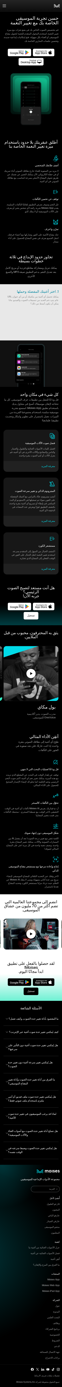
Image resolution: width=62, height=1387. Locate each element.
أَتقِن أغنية (55, 1259)
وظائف (56, 1323)
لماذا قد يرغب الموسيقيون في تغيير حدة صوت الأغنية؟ (32, 1116)
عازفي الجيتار (53, 1221)
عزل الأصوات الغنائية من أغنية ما (44, 1247)
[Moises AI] (57, 6)
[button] (31, 673)
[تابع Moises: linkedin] (42, 1369)
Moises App (53, 1279)
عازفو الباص (54, 1215)
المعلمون (55, 1233)
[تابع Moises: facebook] (32, 1369)
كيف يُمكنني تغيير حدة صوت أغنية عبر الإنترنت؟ (34, 1032)
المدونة (56, 1312)
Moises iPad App (51, 1291)
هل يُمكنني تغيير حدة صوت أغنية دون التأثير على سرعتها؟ (33, 1047)
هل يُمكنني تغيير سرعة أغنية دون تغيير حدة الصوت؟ (30, 1064)
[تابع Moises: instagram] (58, 1369)
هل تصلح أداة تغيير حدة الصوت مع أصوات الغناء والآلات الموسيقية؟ (33, 1133)
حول (57, 1306)
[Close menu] (4, 6)
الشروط (56, 1340)
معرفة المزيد (48, 466)
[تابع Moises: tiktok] (53, 1369)
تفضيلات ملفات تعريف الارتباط (47, 1376)
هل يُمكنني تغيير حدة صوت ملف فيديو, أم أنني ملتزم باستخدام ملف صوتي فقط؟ (32, 1099)
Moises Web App (51, 1285)
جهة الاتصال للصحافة (50, 1352)
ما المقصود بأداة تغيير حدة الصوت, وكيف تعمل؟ (34, 1019)
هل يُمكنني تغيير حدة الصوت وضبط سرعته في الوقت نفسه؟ (32, 1150)
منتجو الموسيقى (52, 1227)
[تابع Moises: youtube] (47, 1369)
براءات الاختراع (52, 1358)
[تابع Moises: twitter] (37, 1369)
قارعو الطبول (53, 1204)
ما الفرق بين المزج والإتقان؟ (46, 1265)
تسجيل (31, 615)
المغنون (56, 1210)
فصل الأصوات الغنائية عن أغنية (45, 1253)
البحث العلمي (53, 1317)
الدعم (57, 1346)
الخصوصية (55, 1335)
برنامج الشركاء (53, 1329)
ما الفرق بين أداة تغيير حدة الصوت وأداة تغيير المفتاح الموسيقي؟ (31, 1081)
